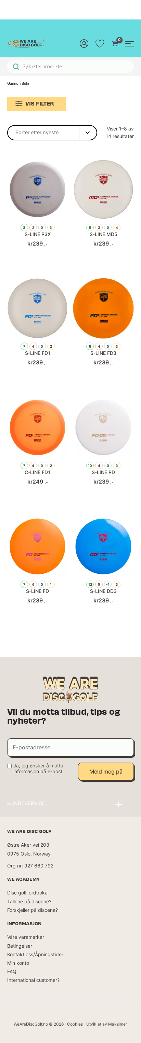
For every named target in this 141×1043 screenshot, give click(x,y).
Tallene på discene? (29, 901)
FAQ (11, 971)
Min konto (18, 963)
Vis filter (39, 103)
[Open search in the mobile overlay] (70, 66)
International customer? (33, 980)
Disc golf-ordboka (27, 892)
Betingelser (19, 946)
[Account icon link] (84, 43)
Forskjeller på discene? (32, 910)
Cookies (75, 1024)
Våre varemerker (25, 937)
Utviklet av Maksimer (106, 1024)
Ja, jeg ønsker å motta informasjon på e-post (38, 768)
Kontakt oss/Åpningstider (35, 954)
